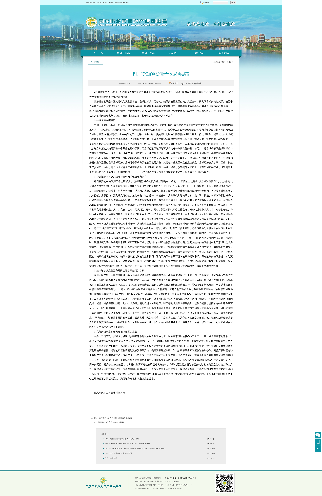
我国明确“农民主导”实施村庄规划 (110, 422)
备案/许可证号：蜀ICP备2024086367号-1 (180, 478)
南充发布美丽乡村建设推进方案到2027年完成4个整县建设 (127, 444)
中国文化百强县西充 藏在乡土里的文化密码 (122, 439)
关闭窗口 (199, 83)
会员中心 (173, 52)
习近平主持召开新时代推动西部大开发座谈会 (115, 418)
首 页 (98, 52)
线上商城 (224, 52)
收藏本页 (174, 83)
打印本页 (187, 83)
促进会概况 (123, 52)
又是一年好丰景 (111, 458)
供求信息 (199, 52)
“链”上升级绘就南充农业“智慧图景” (119, 453)
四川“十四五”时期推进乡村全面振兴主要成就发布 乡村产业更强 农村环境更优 (135, 448)
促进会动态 (148, 52)
